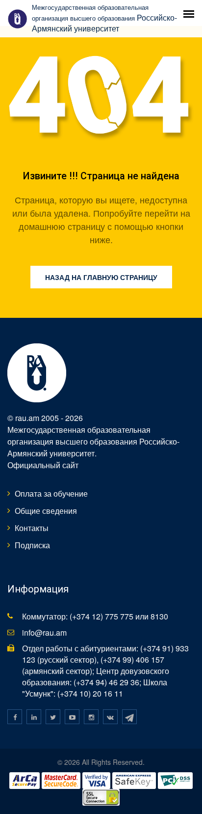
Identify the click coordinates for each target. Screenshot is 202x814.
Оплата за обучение (51, 493)
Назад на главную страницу (101, 277)
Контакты (32, 527)
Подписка (32, 545)
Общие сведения (46, 510)
